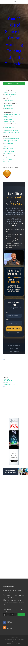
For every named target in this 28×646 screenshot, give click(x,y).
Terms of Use (10, 643)
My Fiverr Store (7, 382)
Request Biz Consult (9, 151)
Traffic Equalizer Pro (9, 145)
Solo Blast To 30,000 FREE (10, 148)
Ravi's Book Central (8, 100)
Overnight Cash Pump (9, 106)
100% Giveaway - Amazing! (10, 146)
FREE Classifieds (8, 153)
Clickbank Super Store (9, 384)
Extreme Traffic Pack (9, 129)
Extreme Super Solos (9, 127)
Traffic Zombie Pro (8, 380)
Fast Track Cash (8, 105)
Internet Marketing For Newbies (12, 138)
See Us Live (6, 118)
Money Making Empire (9, 96)
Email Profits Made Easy (9, 141)
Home (14, 1)
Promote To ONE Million (10, 94)
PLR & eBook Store (8, 108)
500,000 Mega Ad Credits (10, 92)
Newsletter (6, 150)
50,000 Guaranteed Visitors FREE (12, 114)
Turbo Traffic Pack (8, 143)
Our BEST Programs (9, 121)
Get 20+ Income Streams (10, 110)
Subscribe (21, 615)
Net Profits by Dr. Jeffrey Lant (11, 140)
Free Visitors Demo (8, 116)
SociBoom (6, 379)
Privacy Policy (18, 643)
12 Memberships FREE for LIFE (11, 130)
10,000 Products (8, 119)
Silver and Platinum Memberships (12, 132)
